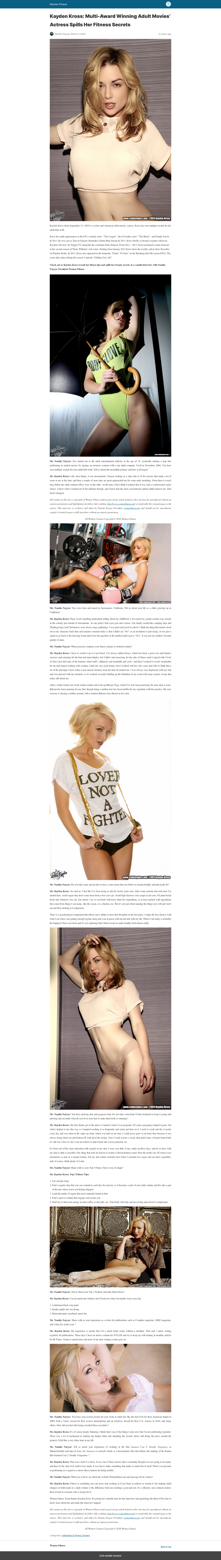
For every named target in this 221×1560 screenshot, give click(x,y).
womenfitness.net (132, 508)
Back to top (166, 1547)
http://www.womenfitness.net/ (121, 503)
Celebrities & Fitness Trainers (76, 1535)
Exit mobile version (110, 1555)
